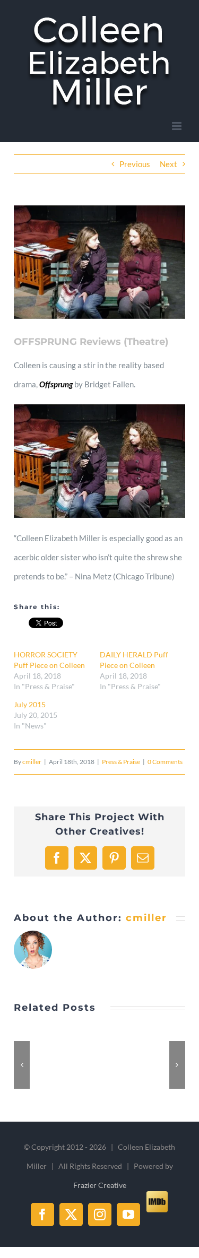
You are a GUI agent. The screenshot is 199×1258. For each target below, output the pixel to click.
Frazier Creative (99, 1185)
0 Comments (165, 762)
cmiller (31, 762)
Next (168, 164)
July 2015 (30, 704)
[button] (22, 1065)
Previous (134, 164)
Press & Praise (121, 762)
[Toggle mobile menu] (177, 126)
